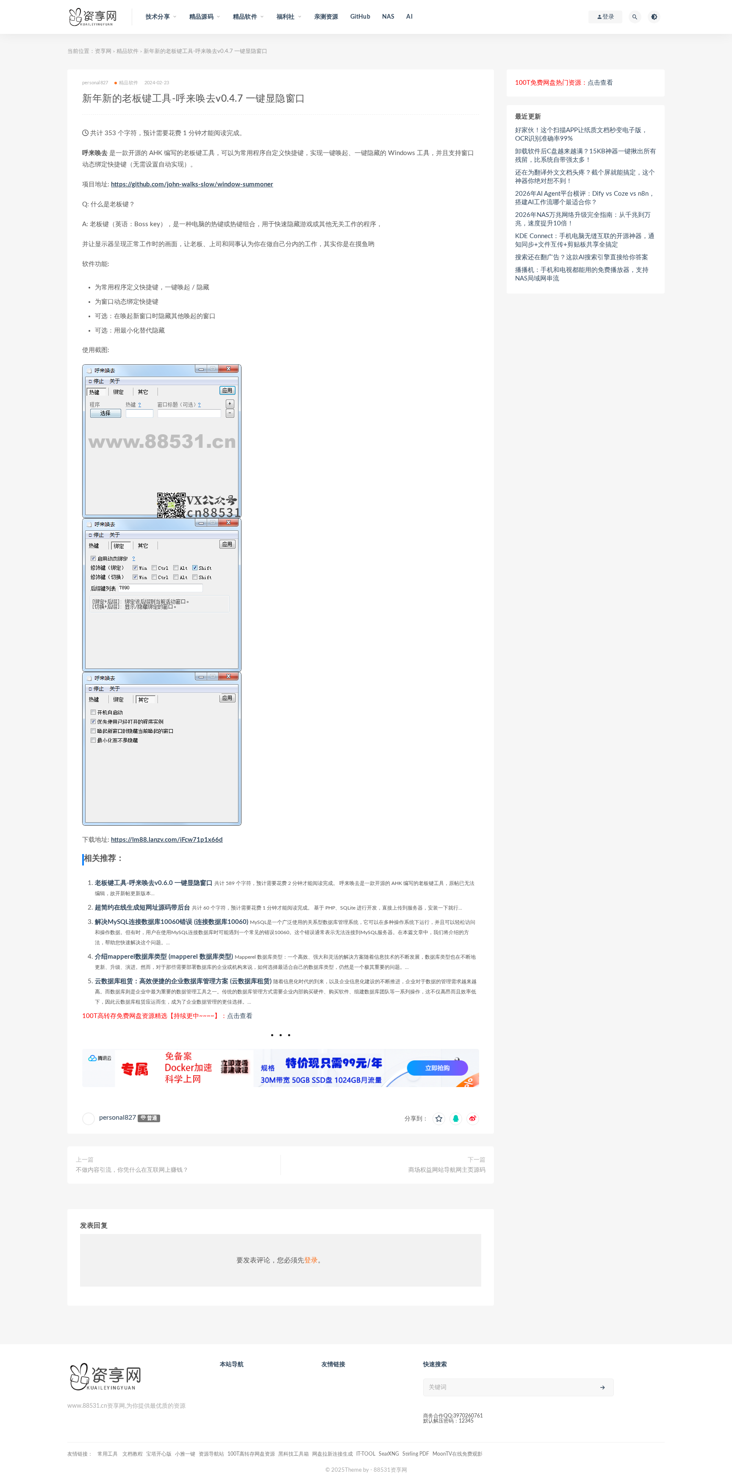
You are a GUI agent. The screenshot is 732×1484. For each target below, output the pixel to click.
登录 (311, 1260)
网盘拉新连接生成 (332, 1453)
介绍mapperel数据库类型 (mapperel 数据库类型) (164, 957)
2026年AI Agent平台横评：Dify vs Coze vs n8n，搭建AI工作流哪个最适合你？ (585, 198)
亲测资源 (326, 17)
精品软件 (127, 51)
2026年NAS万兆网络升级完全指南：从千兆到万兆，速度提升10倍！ (583, 219)
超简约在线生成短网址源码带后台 (142, 907)
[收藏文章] (439, 1118)
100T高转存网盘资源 (251, 1453)
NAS (388, 17)
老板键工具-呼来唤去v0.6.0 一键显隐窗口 (154, 883)
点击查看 (239, 1016)
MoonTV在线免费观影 (457, 1453)
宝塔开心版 (159, 1453)
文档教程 (132, 1453)
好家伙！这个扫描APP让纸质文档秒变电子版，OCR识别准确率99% (581, 134)
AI (409, 17)
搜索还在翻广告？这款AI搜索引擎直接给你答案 (581, 257)
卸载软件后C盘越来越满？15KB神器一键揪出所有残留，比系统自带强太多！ (585, 155)
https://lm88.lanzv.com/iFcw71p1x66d (167, 840)
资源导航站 (211, 1453)
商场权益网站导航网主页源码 (446, 1170)
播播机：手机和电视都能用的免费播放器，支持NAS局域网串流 (582, 274)
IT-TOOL (365, 1453)
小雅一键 (185, 1453)
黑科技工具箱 (293, 1453)
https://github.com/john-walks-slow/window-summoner (192, 184)
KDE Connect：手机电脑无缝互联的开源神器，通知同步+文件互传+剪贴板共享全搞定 (584, 240)
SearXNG (389, 1453)
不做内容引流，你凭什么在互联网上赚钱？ (132, 1170)
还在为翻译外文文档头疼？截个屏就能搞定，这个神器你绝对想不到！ (585, 176)
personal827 (117, 1117)
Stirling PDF (415, 1453)
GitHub (360, 17)
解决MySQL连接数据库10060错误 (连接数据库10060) (171, 922)
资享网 (103, 51)
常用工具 (108, 1453)
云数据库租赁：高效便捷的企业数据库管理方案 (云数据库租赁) (183, 981)
